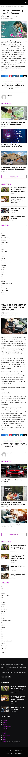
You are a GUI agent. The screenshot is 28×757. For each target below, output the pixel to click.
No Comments (6, 18)
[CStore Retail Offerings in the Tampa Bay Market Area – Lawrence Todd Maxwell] (14, 113)
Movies (3, 269)
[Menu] (2, 2)
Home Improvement (6, 263)
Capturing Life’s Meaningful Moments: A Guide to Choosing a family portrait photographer (18, 200)
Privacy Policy (14, 753)
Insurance (3, 265)
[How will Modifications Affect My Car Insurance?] (14, 471)
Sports (3, 285)
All (2, 228)
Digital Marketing (5, 237)
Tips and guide (4, 290)
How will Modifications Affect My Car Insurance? (11, 481)
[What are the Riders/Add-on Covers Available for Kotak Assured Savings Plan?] (14, 493)
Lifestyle (3, 267)
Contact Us (20, 753)
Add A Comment (14, 176)
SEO (2, 279)
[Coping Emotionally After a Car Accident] (5, 218)
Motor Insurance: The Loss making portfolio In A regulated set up (7, 445)
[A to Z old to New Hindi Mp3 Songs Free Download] (14, 29)
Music (2, 272)
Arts (2, 233)
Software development (6, 283)
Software (3, 281)
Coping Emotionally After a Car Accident (18, 217)
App (2, 231)
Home (2, 260)
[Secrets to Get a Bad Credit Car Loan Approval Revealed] (14, 516)
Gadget (3, 253)
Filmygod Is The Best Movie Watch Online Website (19, 85)
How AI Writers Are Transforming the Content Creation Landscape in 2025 (11, 145)
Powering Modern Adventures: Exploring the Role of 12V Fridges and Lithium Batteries (13, 168)
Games (3, 256)
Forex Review (4, 251)
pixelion (7, 16)
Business (3, 235)
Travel (2, 292)
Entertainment (4, 242)
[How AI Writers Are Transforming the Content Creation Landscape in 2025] (14, 136)
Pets (2, 276)
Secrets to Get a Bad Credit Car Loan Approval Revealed (11, 526)
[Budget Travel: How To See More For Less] (5, 210)
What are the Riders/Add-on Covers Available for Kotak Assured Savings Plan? (13, 503)
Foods (2, 249)
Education (3, 240)
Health (3, 258)
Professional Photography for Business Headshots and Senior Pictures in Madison (18, 189)
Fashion (3, 244)
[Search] (26, 2)
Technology (4, 288)
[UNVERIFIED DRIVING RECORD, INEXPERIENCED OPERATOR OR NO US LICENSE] (14, 326)
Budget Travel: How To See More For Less (17, 209)
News (2, 274)
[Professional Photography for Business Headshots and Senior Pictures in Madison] (5, 189)
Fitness (3, 247)
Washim (7, 313)
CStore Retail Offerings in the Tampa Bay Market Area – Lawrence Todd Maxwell (13, 123)
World (2, 295)
